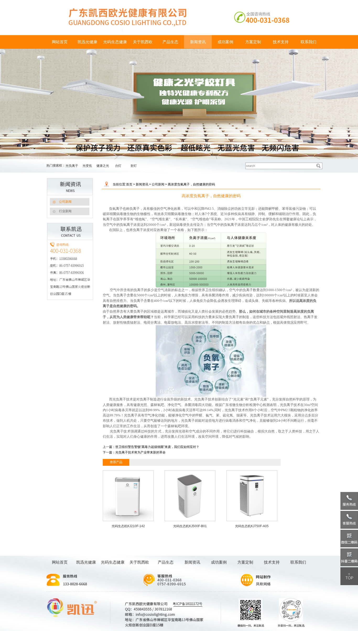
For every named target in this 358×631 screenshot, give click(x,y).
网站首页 (60, 42)
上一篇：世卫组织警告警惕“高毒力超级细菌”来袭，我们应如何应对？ (151, 447)
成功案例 (225, 42)
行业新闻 (65, 211)
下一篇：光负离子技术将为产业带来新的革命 (134, 452)
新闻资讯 (198, 42)
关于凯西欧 (143, 42)
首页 (129, 184)
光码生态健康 (115, 42)
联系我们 (308, 42)
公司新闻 (65, 202)
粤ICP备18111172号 (187, 604)
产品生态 (170, 42)
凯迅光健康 (87, 42)
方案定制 (253, 42)
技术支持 (281, 42)
